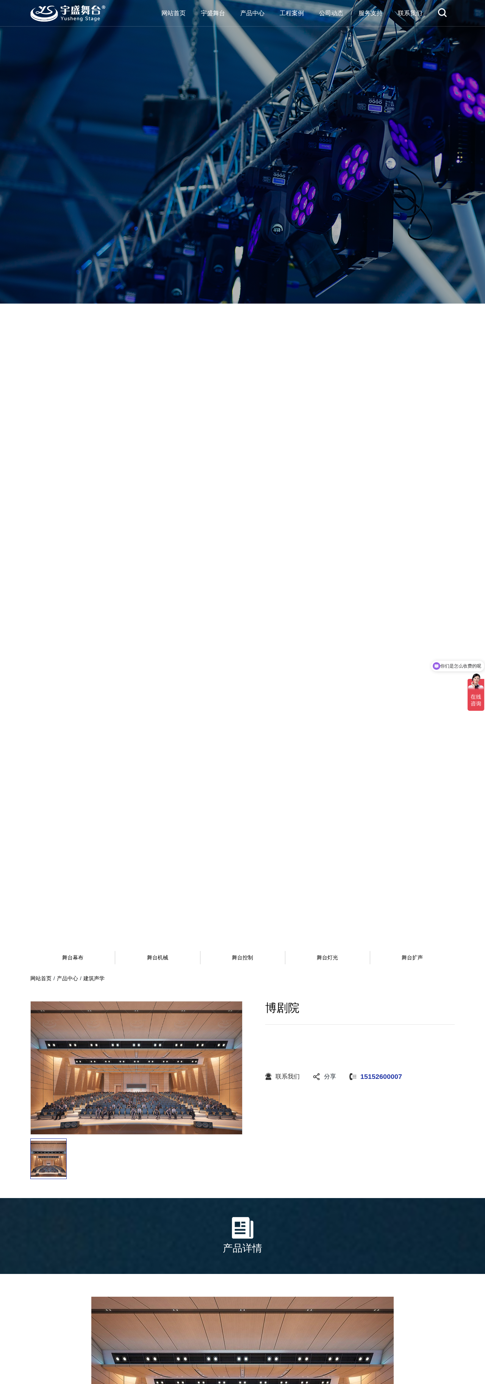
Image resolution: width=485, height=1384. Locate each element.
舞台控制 (242, 957)
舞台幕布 (72, 957)
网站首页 (41, 978)
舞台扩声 (412, 957)
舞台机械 (157, 957)
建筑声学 (94, 978)
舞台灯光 (327, 957)
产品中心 (67, 978)
